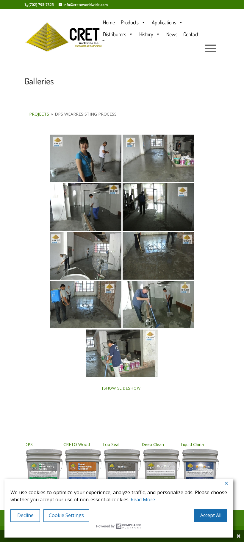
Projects (39, 114)
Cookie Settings (66, 515)
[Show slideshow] (122, 388)
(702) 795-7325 (41, 4)
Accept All (210, 515)
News (171, 34)
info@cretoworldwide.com (85, 4)
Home (109, 22)
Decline (25, 515)
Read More (143, 499)
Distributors (114, 34)
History (146, 34)
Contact (190, 34)
